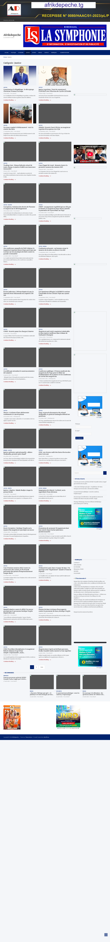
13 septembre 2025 (43, 131)
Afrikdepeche (12, 35)
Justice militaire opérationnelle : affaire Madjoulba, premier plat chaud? (17, 453)
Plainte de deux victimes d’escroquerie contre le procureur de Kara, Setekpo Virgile (54, 610)
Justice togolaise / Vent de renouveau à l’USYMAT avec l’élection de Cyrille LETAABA (55, 90)
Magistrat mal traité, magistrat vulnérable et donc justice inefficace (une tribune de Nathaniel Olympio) (54, 333)
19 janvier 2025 (42, 169)
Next (42, 667)
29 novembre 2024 (7, 211)
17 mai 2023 (6, 494)
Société (10, 204)
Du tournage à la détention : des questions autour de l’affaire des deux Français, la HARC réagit (93, 694)
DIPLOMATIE (77, 565)
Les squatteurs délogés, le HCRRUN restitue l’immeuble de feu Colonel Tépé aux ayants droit (54, 293)
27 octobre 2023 (42, 418)
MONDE (76, 571)
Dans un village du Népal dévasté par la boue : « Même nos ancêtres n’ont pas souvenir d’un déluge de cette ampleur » (90, 596)
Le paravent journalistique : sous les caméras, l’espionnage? (67, 693)
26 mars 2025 (6, 171)
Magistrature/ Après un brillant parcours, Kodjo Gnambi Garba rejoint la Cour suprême (55, 650)
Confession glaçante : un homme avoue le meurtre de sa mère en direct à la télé (53, 249)
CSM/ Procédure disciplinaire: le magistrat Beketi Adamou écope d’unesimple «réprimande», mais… (18, 651)
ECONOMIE (77, 567)
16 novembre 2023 (7, 416)
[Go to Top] (106, 934)
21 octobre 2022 (42, 534)
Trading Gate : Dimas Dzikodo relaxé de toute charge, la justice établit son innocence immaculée (19, 167)
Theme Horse (28, 737)
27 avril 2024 (6, 333)
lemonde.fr (82, 578)
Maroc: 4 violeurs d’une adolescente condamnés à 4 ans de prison (16, 413)
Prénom (77, 424)
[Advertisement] (90, 544)
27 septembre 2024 (43, 252)
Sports (34, 52)
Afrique (5, 450)
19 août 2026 (86, 696)
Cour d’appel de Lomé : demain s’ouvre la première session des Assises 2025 (53, 166)
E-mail (77, 430)
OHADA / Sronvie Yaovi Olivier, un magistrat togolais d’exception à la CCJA (54, 128)
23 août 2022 (42, 573)
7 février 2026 (42, 93)
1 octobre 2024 (7, 256)
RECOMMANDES (9, 673)
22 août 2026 (33, 696)
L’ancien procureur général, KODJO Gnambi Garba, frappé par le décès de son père (14, 679)
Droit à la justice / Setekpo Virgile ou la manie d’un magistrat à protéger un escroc (18, 529)
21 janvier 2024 (7, 375)
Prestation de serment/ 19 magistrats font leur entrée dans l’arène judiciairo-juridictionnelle (54, 530)
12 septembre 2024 (43, 297)
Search (105, 473)
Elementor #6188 (64, 52)
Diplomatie (59, 691)
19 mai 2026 (6, 93)
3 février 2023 (42, 494)
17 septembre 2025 (8, 131)
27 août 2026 (6, 681)
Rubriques (54, 52)
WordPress (46, 737)
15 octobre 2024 (42, 212)
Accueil (7, 52)
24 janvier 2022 (42, 613)
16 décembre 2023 (43, 378)
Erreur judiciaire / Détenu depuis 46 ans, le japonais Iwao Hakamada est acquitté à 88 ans (18, 293)
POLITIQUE (77, 573)
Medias (40, 52)
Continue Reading (8, 100)
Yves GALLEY (13, 93)
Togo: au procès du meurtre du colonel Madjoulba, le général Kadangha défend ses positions (54, 414)
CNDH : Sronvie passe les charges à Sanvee (18, 331)
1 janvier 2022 (42, 653)
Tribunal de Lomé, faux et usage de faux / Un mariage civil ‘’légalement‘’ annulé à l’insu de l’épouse (55, 569)
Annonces (5, 675)
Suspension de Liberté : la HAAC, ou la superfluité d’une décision (52, 491)
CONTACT (46, 52)
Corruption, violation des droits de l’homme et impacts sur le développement (19, 208)
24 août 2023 (42, 456)
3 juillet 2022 (6, 615)
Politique (13, 52)
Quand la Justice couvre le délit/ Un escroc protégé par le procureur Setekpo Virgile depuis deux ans (18, 611)
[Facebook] (105, 20)
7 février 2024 (42, 337)
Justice (28, 52)
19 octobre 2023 (7, 456)
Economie (20, 52)
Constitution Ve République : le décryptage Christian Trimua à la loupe (18, 90)
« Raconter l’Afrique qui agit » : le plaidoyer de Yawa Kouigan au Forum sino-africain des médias (42, 694)
